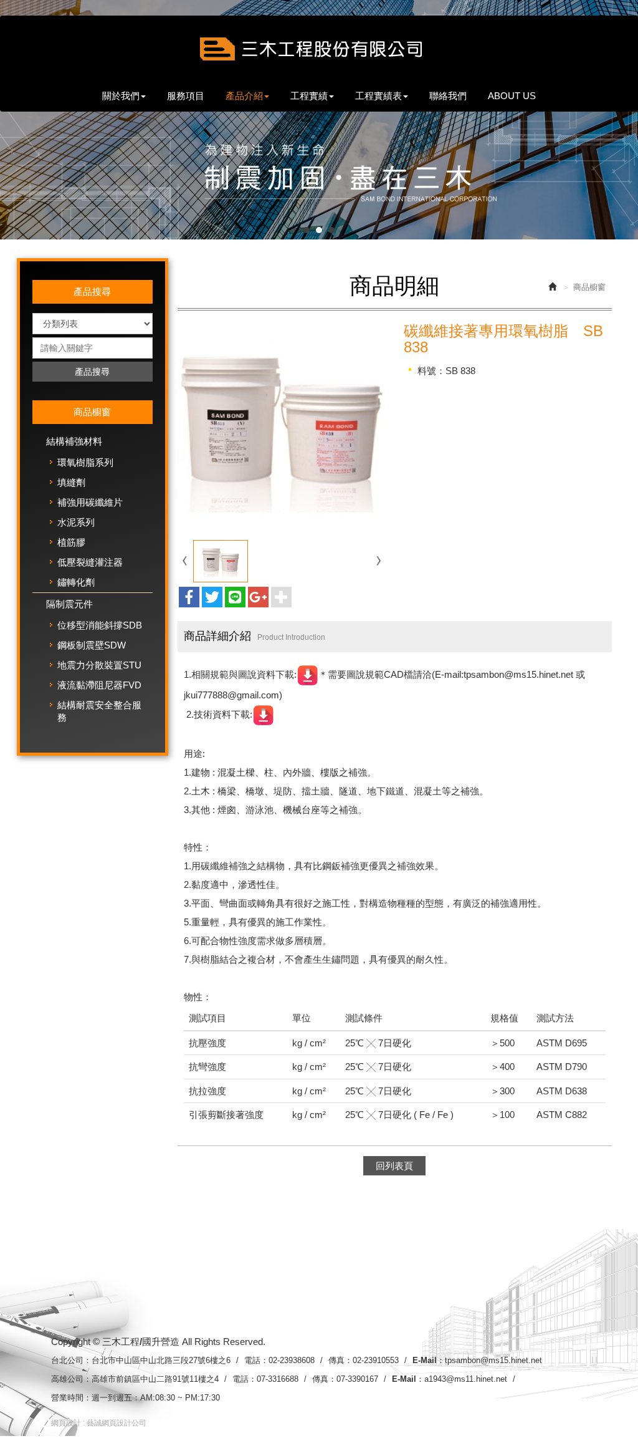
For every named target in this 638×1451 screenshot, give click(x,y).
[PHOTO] (282, 427)
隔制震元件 (69, 604)
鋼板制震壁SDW (91, 645)
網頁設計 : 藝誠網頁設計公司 (98, 1423)
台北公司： (71, 1360)
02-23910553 (376, 1360)
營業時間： (71, 1397)
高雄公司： (71, 1379)
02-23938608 (292, 1360)
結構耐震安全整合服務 (99, 711)
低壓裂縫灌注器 (90, 562)
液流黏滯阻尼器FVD (99, 685)
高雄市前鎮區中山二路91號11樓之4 (155, 1379)
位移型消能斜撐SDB (99, 625)
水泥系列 (76, 522)
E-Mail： (428, 1360)
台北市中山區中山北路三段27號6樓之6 (161, 1360)
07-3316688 (277, 1379)
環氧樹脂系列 (85, 462)
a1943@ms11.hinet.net (465, 1379)
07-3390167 (357, 1379)
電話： (256, 1360)
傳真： (340, 1360)
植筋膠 (71, 542)
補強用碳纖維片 (90, 502)
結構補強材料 (74, 441)
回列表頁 (394, 1165)
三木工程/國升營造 (319, 52)
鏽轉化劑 (76, 582)
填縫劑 (71, 482)
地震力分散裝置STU (99, 665)
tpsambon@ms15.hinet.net (493, 1360)
